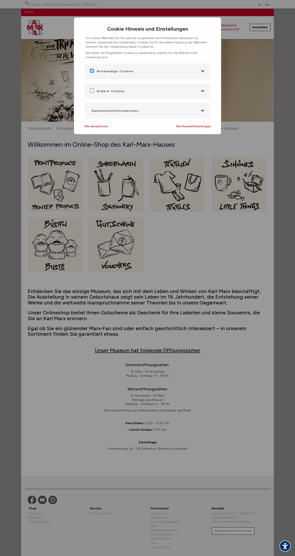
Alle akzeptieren (96, 126)
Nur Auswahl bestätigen (193, 126)
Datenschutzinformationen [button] (115, 111)
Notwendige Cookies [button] (115, 71)
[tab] (147, 71)
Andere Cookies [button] (111, 91)
